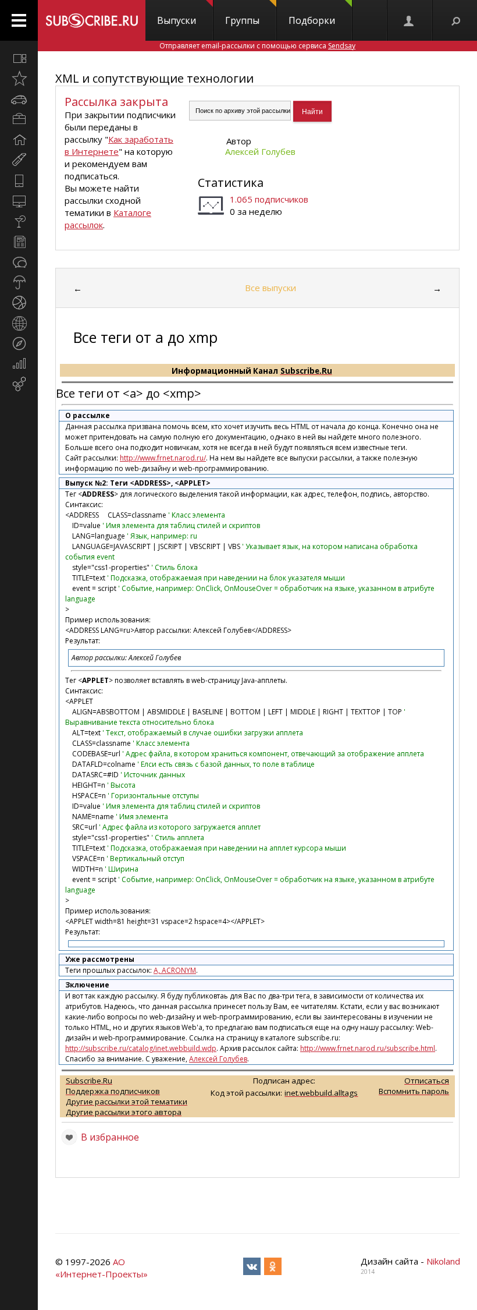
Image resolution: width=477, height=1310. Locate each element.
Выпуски (176, 20)
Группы (242, 20)
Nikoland (443, 1261)
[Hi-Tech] (19, 180)
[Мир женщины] (19, 160)
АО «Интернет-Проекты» (101, 1268)
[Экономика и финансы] (19, 364)
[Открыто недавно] (19, 78)
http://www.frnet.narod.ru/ (163, 458)
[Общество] (19, 262)
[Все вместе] (19, 58)
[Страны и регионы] (19, 323)
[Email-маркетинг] (19, 384)
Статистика (231, 182)
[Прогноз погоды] (19, 282)
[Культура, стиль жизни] (19, 221)
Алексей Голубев (260, 151)
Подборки (312, 20)
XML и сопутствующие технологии (154, 78)
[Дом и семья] (19, 139)
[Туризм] (19, 343)
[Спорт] (19, 302)
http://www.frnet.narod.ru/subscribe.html (367, 1048)
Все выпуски (270, 287)
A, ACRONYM (175, 970)
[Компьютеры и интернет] (19, 201)
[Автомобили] (19, 99)
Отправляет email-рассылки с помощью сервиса (257, 46)
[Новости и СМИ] (19, 241)
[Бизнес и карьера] (19, 119)
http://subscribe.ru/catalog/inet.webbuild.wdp (140, 1048)
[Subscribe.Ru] (91, 20)
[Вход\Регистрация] (409, 20)
